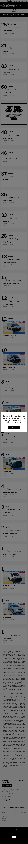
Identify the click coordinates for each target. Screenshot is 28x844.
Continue (14, 427)
